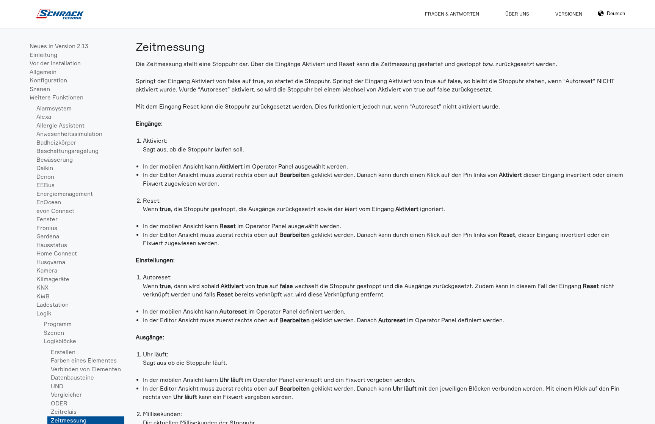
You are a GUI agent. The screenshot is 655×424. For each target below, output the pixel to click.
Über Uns (517, 14)
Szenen (40, 89)
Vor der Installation (55, 63)
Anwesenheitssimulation (69, 133)
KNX (42, 287)
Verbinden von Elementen (86, 369)
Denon (45, 176)
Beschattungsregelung (67, 150)
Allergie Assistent (60, 125)
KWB (43, 296)
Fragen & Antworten (452, 14)
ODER (59, 403)
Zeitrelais (64, 411)
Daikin (44, 168)
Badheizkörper (56, 142)
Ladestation (52, 304)
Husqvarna (50, 262)
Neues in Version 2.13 (59, 46)
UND (57, 386)
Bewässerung (54, 159)
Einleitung (43, 54)
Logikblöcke (60, 341)
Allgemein (43, 72)
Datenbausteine (72, 377)
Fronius (46, 228)
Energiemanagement (64, 193)
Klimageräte (52, 279)
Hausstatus (51, 245)
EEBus (45, 185)
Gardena (47, 236)
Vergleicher (66, 394)
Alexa (43, 116)
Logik (43, 313)
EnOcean (48, 202)
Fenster (47, 219)
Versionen (568, 14)
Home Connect (56, 253)
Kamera (46, 270)
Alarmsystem (54, 108)
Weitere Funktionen (56, 97)
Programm (58, 324)
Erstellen (63, 352)
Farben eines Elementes (84, 360)
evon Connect (55, 210)
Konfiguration (48, 80)
